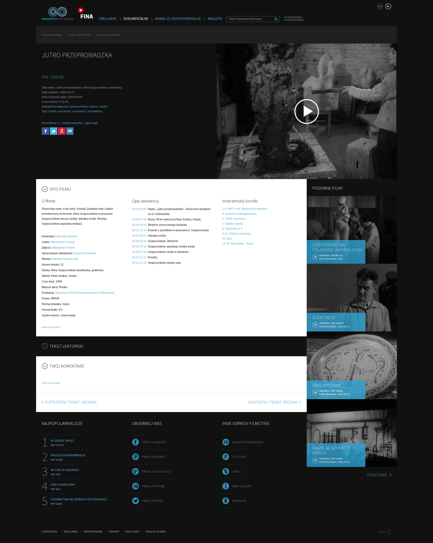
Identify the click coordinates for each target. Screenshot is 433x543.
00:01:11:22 (139, 257)
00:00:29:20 (139, 241)
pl (388, 6)
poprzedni (71, 402)
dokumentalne (135, 18)
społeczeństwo (79, 106)
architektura (95, 111)
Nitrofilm (239, 501)
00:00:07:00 (139, 219)
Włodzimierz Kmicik (63, 242)
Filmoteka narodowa (247, 442)
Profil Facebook (154, 442)
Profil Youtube (153, 486)
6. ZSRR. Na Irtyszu (234, 218)
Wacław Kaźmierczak (65, 259)
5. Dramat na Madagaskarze (239, 213)
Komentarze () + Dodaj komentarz (62, 123)
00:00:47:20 (139, 246)
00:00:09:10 (139, 224)
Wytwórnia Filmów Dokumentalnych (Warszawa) (85, 292)
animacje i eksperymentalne (178, 18)
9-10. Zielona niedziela (236, 233)
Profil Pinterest (154, 457)
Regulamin (70, 531)
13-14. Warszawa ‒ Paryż (237, 243)
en (379, 6)
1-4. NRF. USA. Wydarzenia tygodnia (244, 208)
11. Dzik (227, 238)
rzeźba (52, 111)
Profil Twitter (152, 501)
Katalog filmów (155, 531)
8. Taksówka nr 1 (232, 228)
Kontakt (114, 531)
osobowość (79, 111)
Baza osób (132, 531)
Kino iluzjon (241, 486)
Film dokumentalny (52, 34)
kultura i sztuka (98, 106)
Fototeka (239, 457)
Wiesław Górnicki (67, 236)
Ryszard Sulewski (85, 253)
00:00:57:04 (139, 252)
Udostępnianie (93, 531)
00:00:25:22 (139, 235)
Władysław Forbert (63, 247)
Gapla (236, 471)
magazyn (215, 18)
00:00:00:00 (139, 209)
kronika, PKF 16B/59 (79, 34)
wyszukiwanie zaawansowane (294, 18)
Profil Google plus (156, 471)
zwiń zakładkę (51, 327)
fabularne (108, 18)
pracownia (64, 111)
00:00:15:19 (139, 230)
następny (273, 402)
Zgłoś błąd (91, 123)
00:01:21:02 (139, 262)
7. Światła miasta (232, 223)
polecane (377, 475)
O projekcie (50, 531)
